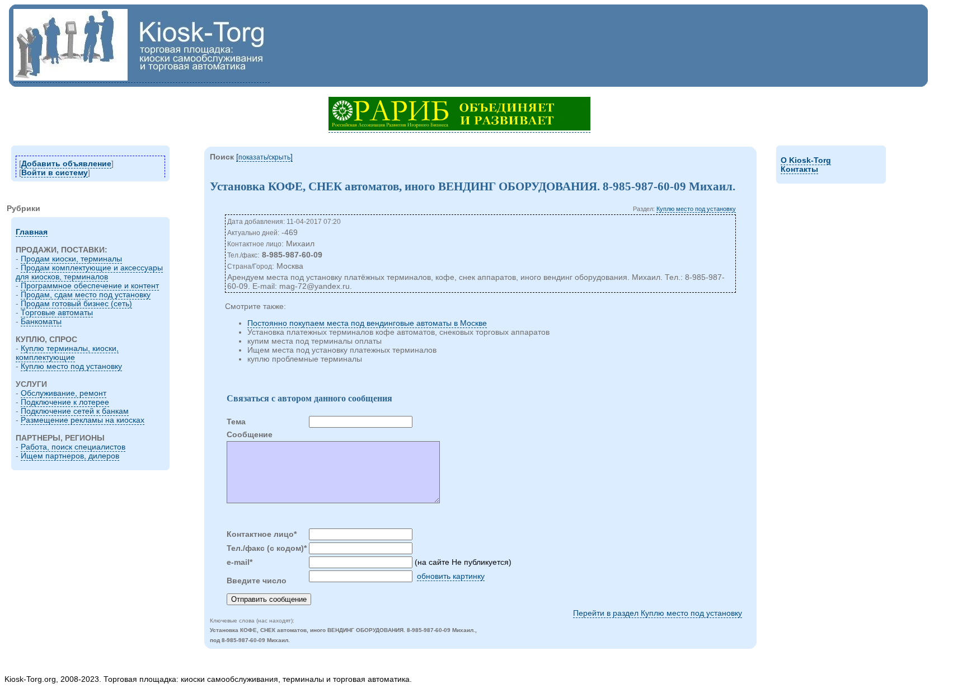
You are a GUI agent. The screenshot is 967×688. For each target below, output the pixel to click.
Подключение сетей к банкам (75, 410)
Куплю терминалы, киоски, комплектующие (67, 353)
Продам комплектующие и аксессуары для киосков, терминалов (89, 272)
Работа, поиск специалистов (73, 446)
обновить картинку (451, 576)
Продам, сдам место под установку (86, 294)
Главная (32, 231)
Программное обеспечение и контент (90, 285)
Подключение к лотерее (65, 401)
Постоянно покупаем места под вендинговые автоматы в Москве (367, 323)
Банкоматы (41, 321)
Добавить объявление (66, 163)
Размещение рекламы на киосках (82, 419)
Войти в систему (54, 172)
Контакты (799, 169)
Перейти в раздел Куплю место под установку (657, 613)
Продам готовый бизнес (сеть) (76, 303)
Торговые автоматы (57, 312)
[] (264, 156)
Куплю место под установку (71, 366)
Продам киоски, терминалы (71, 258)
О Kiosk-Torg (806, 160)
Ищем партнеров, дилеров (70, 455)
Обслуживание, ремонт (63, 393)
